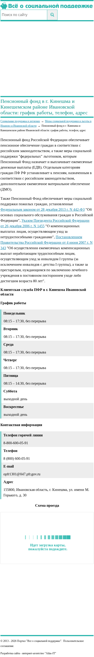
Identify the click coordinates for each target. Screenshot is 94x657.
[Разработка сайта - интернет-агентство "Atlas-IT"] (47, 653)
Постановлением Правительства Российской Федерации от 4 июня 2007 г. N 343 (46, 242)
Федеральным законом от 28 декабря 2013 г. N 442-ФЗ (42, 209)
